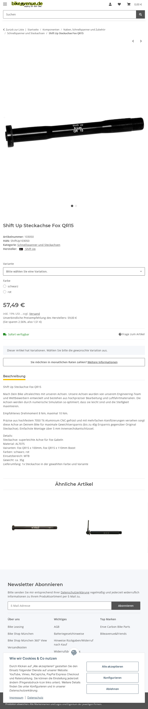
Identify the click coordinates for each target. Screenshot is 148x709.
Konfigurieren (112, 677)
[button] (110, 4)
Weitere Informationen (102, 362)
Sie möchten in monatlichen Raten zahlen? (74, 362)
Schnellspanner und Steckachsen (38, 245)
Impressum (16, 697)
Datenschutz (35, 697)
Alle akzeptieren (112, 666)
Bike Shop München (21, 633)
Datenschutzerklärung (75, 592)
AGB (56, 627)
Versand (34, 314)
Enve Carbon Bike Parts (115, 627)
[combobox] (74, 271)
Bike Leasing (16, 627)
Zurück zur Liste (15, 29)
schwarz (13, 286)
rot (9, 292)
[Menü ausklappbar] (5, 2)
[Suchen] (140, 14)
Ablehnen (112, 688)
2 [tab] (76, 206)
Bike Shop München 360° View (27, 640)
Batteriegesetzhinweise (69, 633)
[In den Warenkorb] (6, 54)
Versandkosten (17, 647)
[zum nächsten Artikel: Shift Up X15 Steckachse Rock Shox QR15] (141, 41)
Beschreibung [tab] (14, 376)
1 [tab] (72, 206)
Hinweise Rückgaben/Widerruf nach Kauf (73, 642)
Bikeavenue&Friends (113, 633)
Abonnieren (126, 605)
